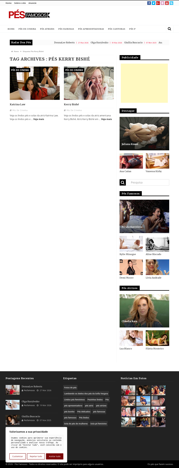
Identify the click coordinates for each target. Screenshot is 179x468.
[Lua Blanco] (131, 338)
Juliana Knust (130, 144)
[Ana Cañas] (131, 161)
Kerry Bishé (71, 104)
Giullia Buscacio (120, 42)
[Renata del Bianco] (158, 411)
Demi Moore (127, 277)
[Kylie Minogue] (131, 244)
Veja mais (38, 119)
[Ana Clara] (158, 390)
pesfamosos (29, 390)
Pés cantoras (116, 29)
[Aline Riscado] (157, 244)
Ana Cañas (125, 171)
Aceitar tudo (54, 456)
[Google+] (158, 3)
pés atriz (89, 405)
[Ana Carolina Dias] (128, 411)
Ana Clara (151, 42)
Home (8, 3)
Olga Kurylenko (86, 42)
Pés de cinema (27, 29)
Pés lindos (84, 417)
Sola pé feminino (98, 423)
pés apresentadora (73, 405)
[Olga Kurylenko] (13, 405)
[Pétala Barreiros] (144, 216)
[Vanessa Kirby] (157, 161)
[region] (36, 444)
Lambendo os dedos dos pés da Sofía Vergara (86, 393)
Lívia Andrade (153, 277)
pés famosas (99, 411)
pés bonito (69, 411)
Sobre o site (20, 3)
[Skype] (171, 3)
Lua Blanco (126, 348)
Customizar (17, 456)
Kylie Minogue (128, 254)
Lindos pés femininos (74, 399)
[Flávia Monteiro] (157, 338)
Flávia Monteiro (155, 348)
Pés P (132, 29)
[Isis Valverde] (128, 401)
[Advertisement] (120, 15)
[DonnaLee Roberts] (13, 390)
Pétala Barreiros (132, 226)
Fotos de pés (70, 387)
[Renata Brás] (158, 401)
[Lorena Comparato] (143, 411)
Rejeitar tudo (36, 456)
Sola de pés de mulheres (76, 423)
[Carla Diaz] (128, 422)
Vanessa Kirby (154, 171)
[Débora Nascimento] (158, 422)
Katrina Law (17, 104)
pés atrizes (101, 405)
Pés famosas (66, 29)
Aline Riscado (153, 254)
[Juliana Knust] (144, 133)
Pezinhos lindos (95, 399)
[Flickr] (162, 3)
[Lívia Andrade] (157, 267)
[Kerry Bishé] (89, 83)
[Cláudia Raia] (144, 311)
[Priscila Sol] (143, 401)
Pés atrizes (47, 29)
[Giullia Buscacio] (13, 420)
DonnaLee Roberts (51, 42)
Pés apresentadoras (91, 29)
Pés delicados (83, 411)
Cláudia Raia (129, 321)
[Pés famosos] (29, 15)
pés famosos (70, 417)
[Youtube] (167, 3)
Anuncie (32, 3)
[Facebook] (149, 3)
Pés (107, 399)
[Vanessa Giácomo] (143, 422)
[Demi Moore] (131, 267)
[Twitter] (153, 3)
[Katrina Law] (35, 83)
